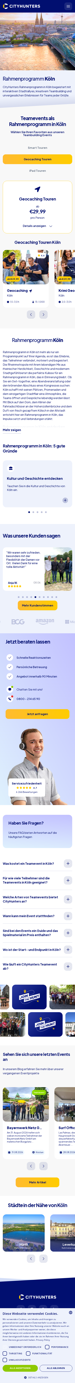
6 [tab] (40, 596)
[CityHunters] (21, 6)
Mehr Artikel (37, 1182)
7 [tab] (44, 596)
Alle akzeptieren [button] (20, 1368)
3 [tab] (37, 511)
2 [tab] (33, 511)
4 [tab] (42, 511)
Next (44, 314)
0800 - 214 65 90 (28, 698)
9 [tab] (52, 596)
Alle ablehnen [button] (56, 1368)
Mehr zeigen (12, 430)
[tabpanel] (37, 483)
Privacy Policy (43, 1339)
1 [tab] (29, 511)
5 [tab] (46, 511)
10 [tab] (56, 596)
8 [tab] (48, 596)
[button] (37, 1377)
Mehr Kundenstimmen (37, 605)
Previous (31, 314)
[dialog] (37, 1345)
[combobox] (70, 1312)
